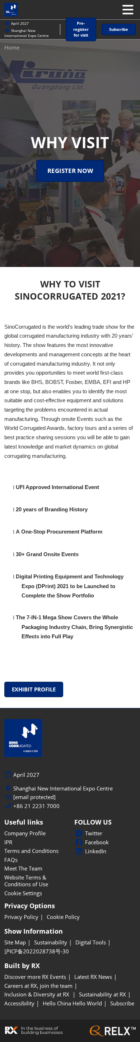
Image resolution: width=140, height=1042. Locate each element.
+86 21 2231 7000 (36, 806)
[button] (81, 29)
